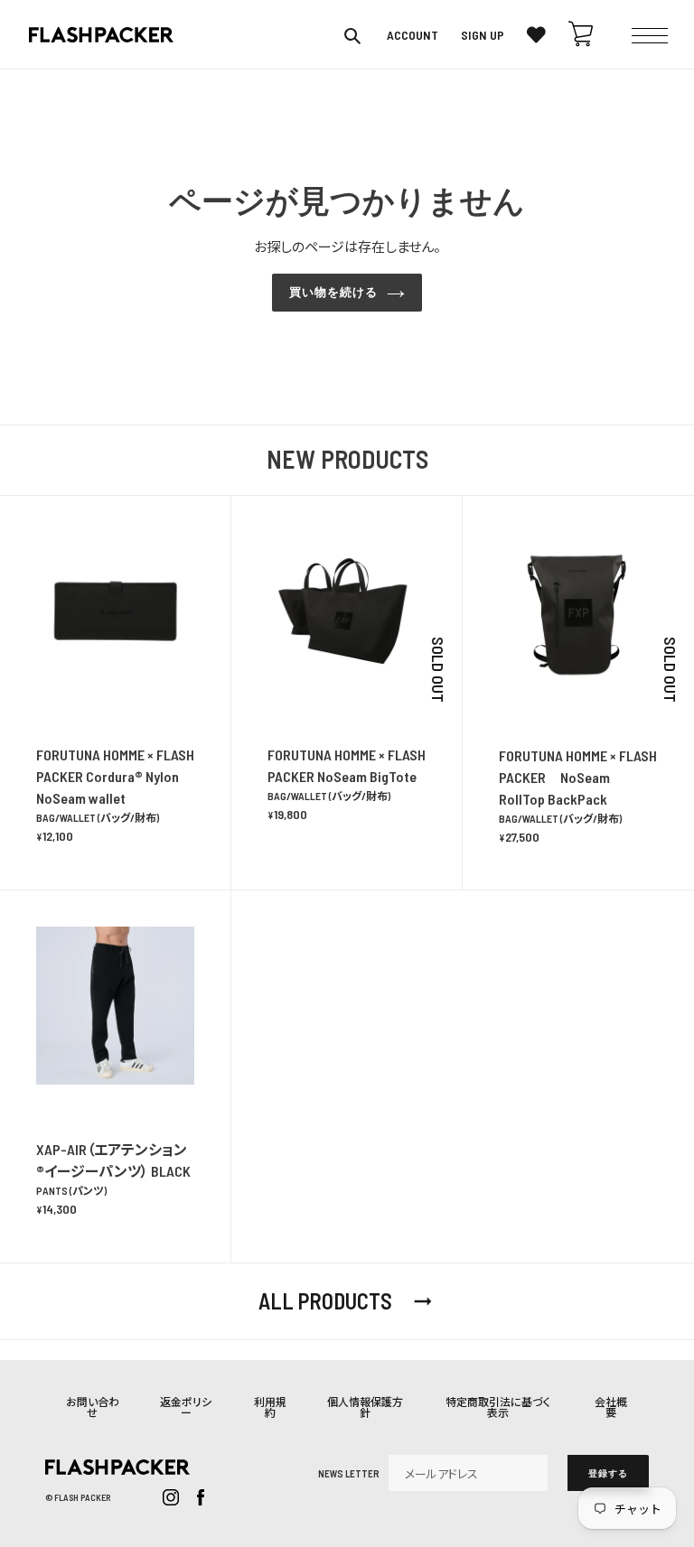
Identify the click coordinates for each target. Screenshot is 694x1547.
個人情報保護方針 (365, 1406)
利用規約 (270, 1406)
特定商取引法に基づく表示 (497, 1406)
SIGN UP (482, 35)
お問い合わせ (92, 1406)
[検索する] (353, 35)
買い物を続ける (333, 292)
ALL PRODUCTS (347, 1301)
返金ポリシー (185, 1406)
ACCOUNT (412, 35)
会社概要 (611, 1406)
